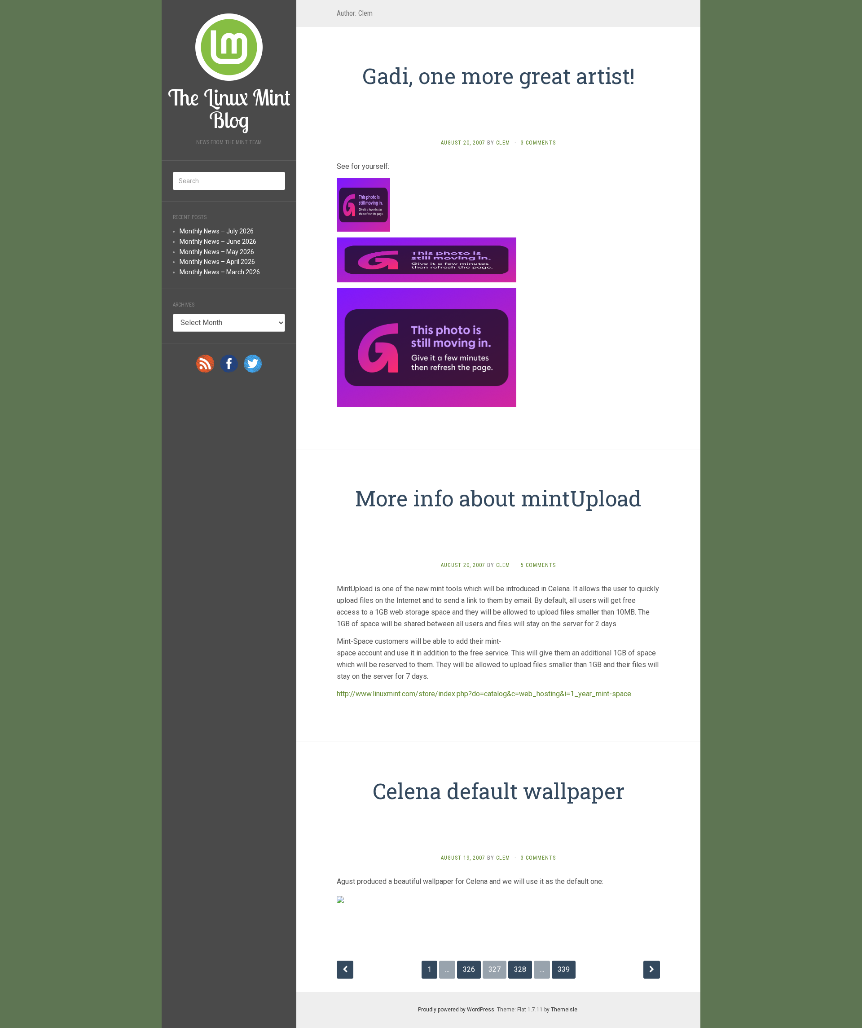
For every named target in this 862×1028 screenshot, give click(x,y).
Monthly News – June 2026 (218, 241)
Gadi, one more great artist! (498, 76)
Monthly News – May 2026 (217, 251)
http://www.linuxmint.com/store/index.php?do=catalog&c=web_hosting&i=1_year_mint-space (485, 694)
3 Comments (538, 143)
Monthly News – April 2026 (217, 261)
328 (520, 969)
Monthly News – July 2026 (217, 231)
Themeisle (564, 1009)
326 (469, 969)
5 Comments (538, 565)
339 (564, 969)
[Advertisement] (500, 115)
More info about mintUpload (498, 498)
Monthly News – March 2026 (220, 272)
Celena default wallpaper (499, 791)
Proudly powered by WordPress (456, 1009)
